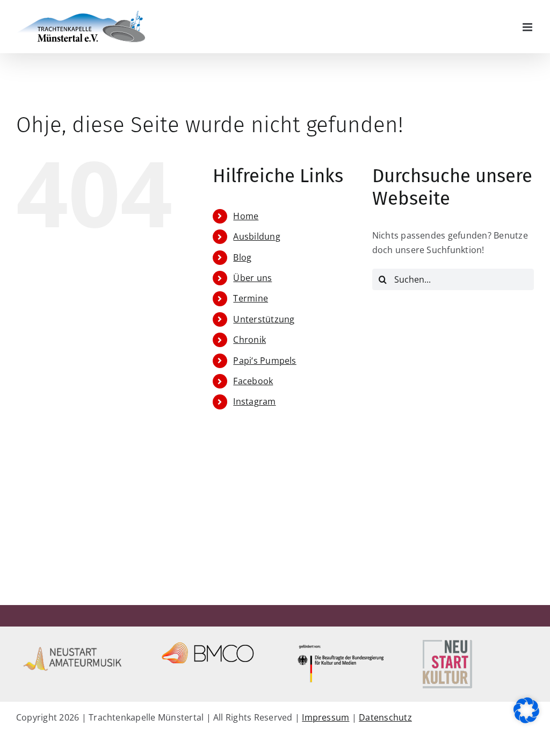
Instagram (254, 401)
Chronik (249, 340)
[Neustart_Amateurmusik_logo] (73, 641)
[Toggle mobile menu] (528, 27)
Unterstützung (263, 319)
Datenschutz (385, 717)
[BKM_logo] (342, 641)
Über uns (252, 278)
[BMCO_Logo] (208, 641)
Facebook (253, 381)
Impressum (325, 717)
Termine (250, 298)
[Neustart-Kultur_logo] (447, 641)
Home (245, 216)
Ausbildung (256, 236)
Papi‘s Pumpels (264, 360)
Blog (242, 257)
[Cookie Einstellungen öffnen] (526, 720)
